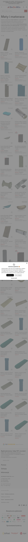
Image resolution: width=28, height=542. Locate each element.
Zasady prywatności (20, 272)
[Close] (26, 263)
